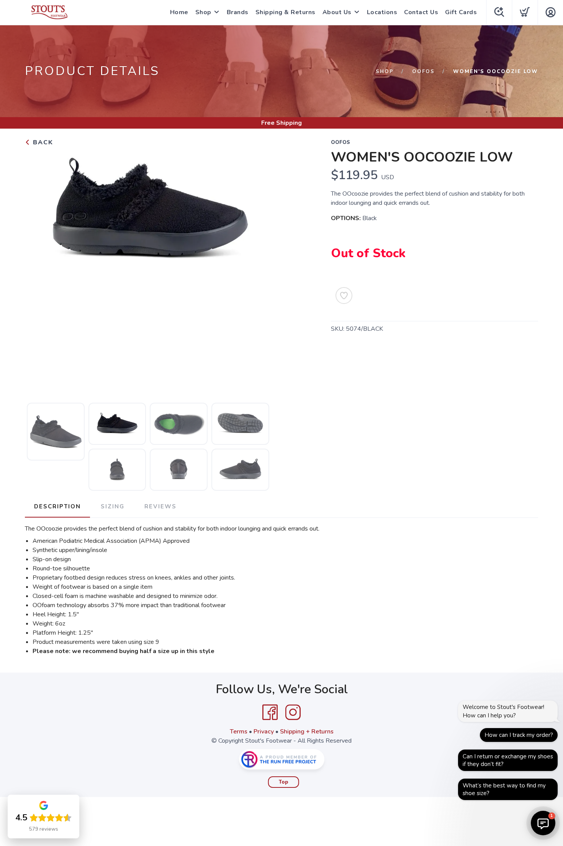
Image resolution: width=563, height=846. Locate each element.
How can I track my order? (518, 735)
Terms (238, 731)
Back (42, 142)
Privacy (264, 731)
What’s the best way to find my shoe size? (504, 789)
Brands (238, 12)
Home (179, 12)
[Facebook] (270, 712)
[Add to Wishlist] (344, 295)
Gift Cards (461, 12)
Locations (382, 12)
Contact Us (421, 12)
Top (283, 782)
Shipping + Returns (307, 731)
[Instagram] (293, 712)
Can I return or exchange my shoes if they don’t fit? (508, 760)
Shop (203, 12)
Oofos (423, 71)
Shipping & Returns (285, 12)
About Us (337, 12)
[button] (543, 823)
